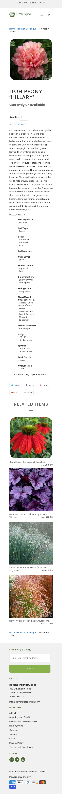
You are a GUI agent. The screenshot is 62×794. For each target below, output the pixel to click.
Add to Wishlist (17, 124)
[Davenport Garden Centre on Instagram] (23, 759)
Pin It (45, 385)
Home (12, 28)
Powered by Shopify (20, 776)
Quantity (14, 117)
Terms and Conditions (21, 747)
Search (13, 734)
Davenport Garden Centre (31, 771)
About (12, 712)
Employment (16, 725)
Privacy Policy (16, 742)
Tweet (17, 385)
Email (29, 392)
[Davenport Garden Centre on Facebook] (17, 759)
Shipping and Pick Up (20, 717)
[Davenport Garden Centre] (20, 14)
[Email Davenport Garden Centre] (11, 759)
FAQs (12, 738)
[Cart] (49, 15)
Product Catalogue (26, 28)
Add (16, 392)
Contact (14, 730)
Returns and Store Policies (23, 721)
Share (31, 385)
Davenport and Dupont (22, 684)
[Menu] (41, 15)
